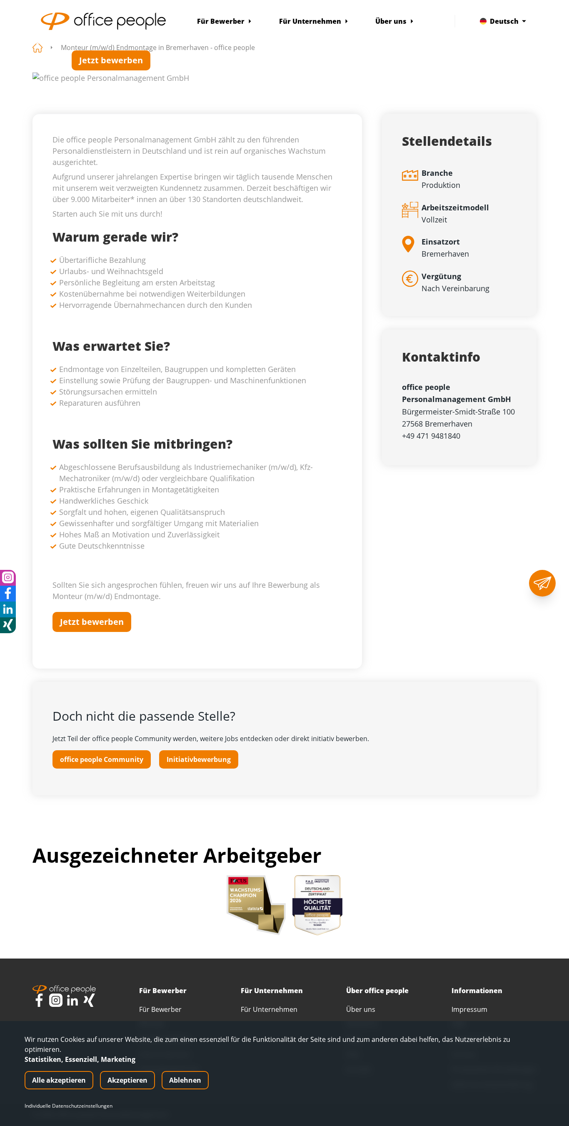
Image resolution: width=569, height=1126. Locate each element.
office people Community (101, 759)
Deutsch (504, 21)
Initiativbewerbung (199, 759)
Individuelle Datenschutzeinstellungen (68, 1106)
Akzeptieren (127, 1080)
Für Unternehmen (310, 21)
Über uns (391, 21)
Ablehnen (185, 1080)
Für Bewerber (221, 21)
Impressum (469, 1009)
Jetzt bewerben (111, 60)
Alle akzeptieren (59, 1080)
